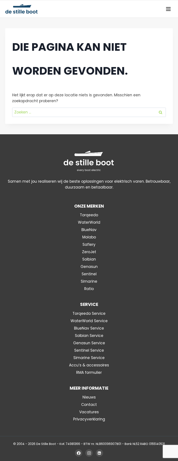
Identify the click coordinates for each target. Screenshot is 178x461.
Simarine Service (89, 357)
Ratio (89, 288)
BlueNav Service (89, 328)
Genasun (89, 266)
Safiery (89, 244)
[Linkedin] (99, 453)
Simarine (89, 281)
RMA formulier (89, 372)
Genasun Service (89, 343)
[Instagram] (89, 453)
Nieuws (89, 397)
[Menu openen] (168, 9)
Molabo (89, 237)
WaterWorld (89, 222)
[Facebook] (78, 453)
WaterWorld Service (89, 320)
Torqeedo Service (89, 313)
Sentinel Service (89, 350)
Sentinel (89, 274)
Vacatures (89, 412)
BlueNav (89, 229)
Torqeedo (89, 215)
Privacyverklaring (89, 419)
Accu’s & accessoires (89, 365)
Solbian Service (89, 335)
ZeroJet (89, 251)
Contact (89, 404)
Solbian (89, 259)
